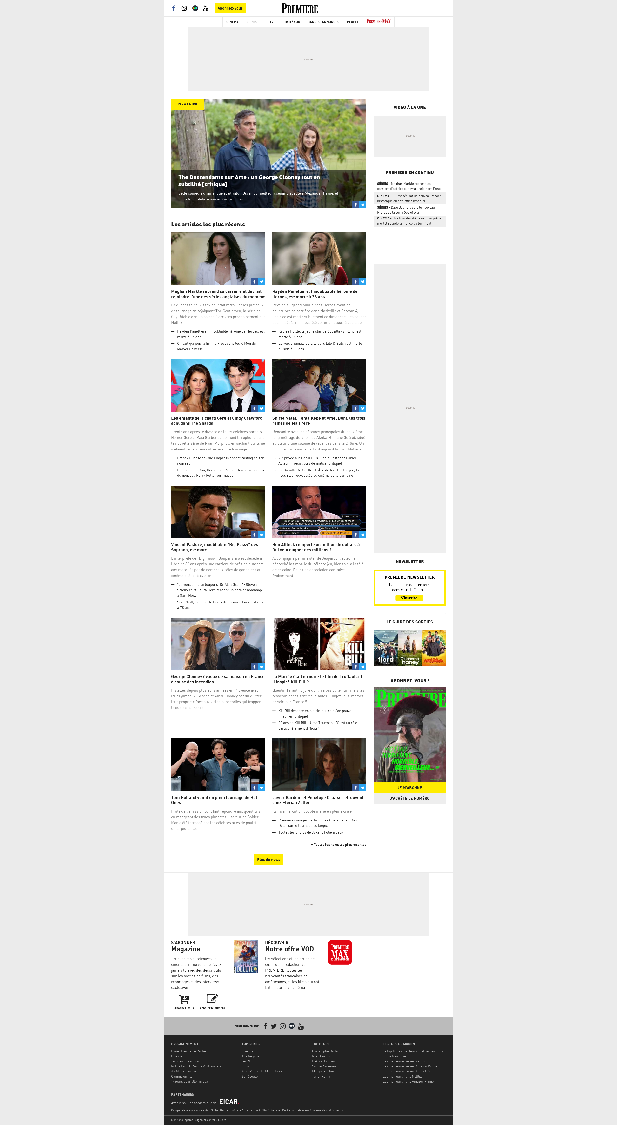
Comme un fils (181, 1076)
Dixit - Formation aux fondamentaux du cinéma (312, 1110)
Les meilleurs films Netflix (402, 1076)
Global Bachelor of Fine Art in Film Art (235, 1110)
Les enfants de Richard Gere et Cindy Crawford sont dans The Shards (216, 421)
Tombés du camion (185, 1061)
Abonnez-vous (230, 8)
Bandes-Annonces (323, 22)
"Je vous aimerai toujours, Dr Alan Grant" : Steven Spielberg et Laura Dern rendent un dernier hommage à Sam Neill (220, 590)
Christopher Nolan (326, 1051)
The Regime (250, 1056)
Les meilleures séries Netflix (404, 1061)
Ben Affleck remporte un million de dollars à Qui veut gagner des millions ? (316, 547)
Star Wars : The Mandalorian (263, 1071)
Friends (247, 1051)
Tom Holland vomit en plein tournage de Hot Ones (214, 800)
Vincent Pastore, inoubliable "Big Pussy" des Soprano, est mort (214, 547)
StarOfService (271, 1110)
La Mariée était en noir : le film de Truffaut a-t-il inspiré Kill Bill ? (318, 679)
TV (271, 22)
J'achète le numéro (409, 798)
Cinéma (232, 22)
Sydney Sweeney (324, 1066)
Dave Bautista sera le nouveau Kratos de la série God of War (406, 209)
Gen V (246, 1061)
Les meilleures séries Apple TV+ (406, 1071)
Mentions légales (182, 1120)
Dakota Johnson (324, 1061)
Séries (252, 22)
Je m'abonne (409, 787)
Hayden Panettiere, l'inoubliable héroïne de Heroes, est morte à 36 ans (315, 294)
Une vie (176, 1056)
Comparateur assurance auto (189, 1110)
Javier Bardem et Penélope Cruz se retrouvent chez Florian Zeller (317, 800)
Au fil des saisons (184, 1071)
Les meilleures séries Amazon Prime (410, 1066)
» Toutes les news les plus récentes (338, 844)
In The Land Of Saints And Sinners (196, 1066)
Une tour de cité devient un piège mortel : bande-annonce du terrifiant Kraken (409, 221)
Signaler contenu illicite (210, 1120)
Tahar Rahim (321, 1076)
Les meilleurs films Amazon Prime (408, 1081)
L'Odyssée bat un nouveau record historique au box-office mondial (409, 198)
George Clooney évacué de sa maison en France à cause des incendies (218, 679)
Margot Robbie (323, 1071)
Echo (245, 1066)
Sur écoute (250, 1076)
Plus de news (268, 859)
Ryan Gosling (321, 1056)
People (353, 22)
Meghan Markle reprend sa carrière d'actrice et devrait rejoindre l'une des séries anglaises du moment (409, 186)
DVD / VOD (292, 22)
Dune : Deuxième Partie (188, 1051)
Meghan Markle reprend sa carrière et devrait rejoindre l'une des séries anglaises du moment (218, 294)
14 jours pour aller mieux (189, 1081)
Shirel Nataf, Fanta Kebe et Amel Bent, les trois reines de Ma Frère (318, 421)
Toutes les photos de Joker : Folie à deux (310, 832)
